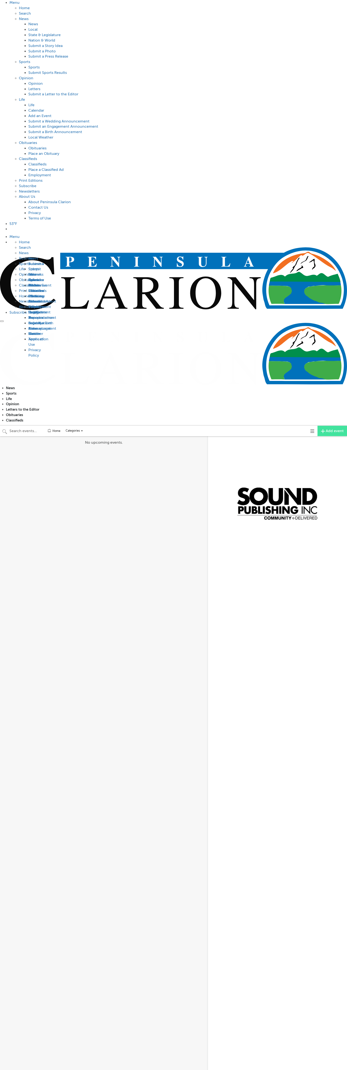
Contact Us (38, 207)
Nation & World (41, 40)
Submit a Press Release (48, 56)
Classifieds (28, 159)
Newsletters (29, 191)
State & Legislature (44, 35)
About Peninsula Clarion (49, 202)
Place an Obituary (43, 154)
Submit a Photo (42, 51)
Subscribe (27, 186)
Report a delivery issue (35, 328)
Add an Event (39, 116)
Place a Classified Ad (46, 170)
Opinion (26, 78)
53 (13, 224)
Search (25, 13)
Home (24, 8)
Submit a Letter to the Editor (53, 94)
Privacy (34, 213)
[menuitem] (178, 110)
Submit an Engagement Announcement (63, 126)
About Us (27, 196)
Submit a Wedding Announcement (58, 121)
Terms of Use (39, 218)
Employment (39, 175)
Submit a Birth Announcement (55, 132)
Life (22, 99)
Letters (34, 89)
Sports (24, 62)
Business (35, 264)
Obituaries (28, 143)
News (24, 19)
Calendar (36, 110)
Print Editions (30, 180)
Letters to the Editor (22, 409)
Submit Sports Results (47, 73)
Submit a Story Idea (45, 46)
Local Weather (40, 137)
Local (33, 29)
